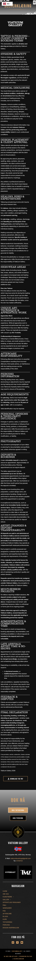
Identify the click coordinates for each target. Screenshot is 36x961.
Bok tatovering (18, 810)
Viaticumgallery (17, 951)
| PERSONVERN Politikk (25, 956)
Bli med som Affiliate (11, 956)
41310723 (19, 861)
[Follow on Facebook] (17, 942)
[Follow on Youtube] (22, 942)
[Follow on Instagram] (13, 942)
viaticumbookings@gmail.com (20, 858)
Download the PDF (16, 779)
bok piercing (18, 818)
